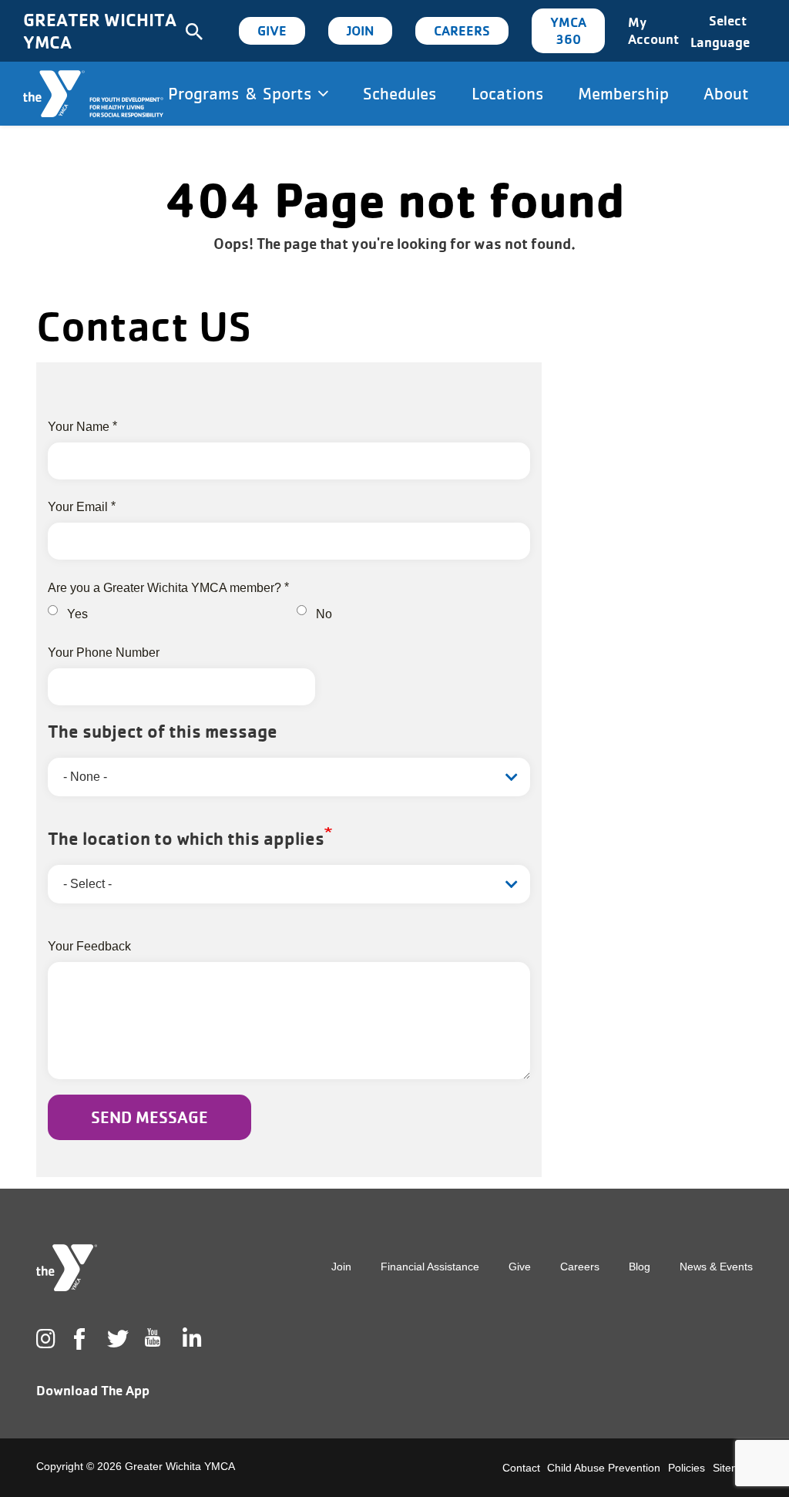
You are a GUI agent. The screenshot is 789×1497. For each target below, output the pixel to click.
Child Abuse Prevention (603, 1468)
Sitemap (733, 1468)
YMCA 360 (568, 30)
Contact (521, 1468)
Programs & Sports (242, 93)
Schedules (400, 93)
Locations (508, 93)
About (726, 93)
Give (272, 30)
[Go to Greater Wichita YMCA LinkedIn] (190, 1339)
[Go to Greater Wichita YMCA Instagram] (44, 1339)
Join (360, 30)
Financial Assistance (430, 1266)
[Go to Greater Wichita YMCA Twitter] (115, 1339)
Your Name (78, 426)
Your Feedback (89, 946)
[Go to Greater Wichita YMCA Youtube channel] (152, 1349)
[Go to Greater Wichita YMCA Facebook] (79, 1351)
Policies (686, 1468)
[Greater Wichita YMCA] (93, 93)
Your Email (78, 506)
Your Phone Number (103, 652)
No (324, 614)
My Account (653, 30)
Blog (639, 1266)
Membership (623, 93)
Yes (77, 614)
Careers (462, 30)
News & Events (716, 1266)
